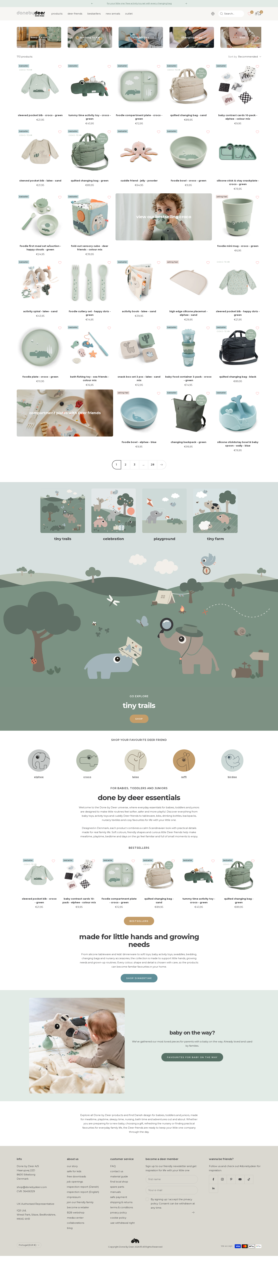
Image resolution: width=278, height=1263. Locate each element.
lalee (135, 777)
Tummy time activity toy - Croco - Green (89, 117)
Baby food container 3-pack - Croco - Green (188, 378)
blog (70, 1228)
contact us (116, 1171)
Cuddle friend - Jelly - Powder (139, 180)
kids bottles (141, 37)
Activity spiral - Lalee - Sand (40, 311)
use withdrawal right (122, 1222)
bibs (243, 37)
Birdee (232, 777)
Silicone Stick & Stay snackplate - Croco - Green (238, 182)
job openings (75, 1181)
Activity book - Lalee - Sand (139, 311)
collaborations (75, 1222)
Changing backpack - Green (188, 442)
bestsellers (94, 13)
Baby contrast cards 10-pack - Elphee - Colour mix (237, 117)
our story (72, 1166)
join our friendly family (80, 1202)
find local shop (119, 1181)
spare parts (117, 1186)
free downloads (76, 1176)
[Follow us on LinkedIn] (213, 1188)
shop (139, 718)
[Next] (161, 464)
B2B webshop (75, 1212)
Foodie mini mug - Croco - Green (237, 245)
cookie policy (118, 1217)
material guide (119, 1176)
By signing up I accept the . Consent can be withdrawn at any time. (173, 1203)
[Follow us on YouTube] (240, 1179)
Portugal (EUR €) (27, 1245)
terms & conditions (121, 1207)
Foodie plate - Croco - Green (40, 376)
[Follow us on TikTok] (248, 1179)
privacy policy (118, 1212)
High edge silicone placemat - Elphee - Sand (188, 313)
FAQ (113, 1166)
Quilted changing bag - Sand (188, 115)
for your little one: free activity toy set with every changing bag (139, 3)
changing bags (191, 37)
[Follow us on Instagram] (222, 1179)
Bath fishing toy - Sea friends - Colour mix (89, 378)
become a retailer (78, 1207)
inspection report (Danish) (83, 1186)
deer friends (75, 13)
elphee (39, 777)
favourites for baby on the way (192, 1057)
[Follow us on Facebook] (213, 1179)
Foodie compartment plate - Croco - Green (139, 117)
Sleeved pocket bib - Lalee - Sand (40, 180)
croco (87, 777)
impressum (74, 1197)
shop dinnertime (139, 978)
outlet (129, 13)
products (56, 13)
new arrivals (113, 13)
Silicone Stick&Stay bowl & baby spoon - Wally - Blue (237, 444)
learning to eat (90, 37)
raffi (184, 777)
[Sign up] (193, 1212)
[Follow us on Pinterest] (231, 1179)
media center (75, 1217)
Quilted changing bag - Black (237, 376)
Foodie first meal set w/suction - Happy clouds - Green (40, 247)
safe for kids (74, 1171)
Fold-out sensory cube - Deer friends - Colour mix (89, 247)
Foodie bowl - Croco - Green (188, 180)
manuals (115, 1191)
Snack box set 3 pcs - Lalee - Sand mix (139, 378)
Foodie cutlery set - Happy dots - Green (90, 313)
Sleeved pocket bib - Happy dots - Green (238, 313)
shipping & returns (121, 1202)
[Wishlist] (249, 13)
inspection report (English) (83, 1191)
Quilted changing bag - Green (89, 180)
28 (152, 464)
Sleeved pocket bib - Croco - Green (40, 115)
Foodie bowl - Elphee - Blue (139, 442)
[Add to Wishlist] (60, 66)
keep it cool (39, 37)
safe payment (118, 1197)
